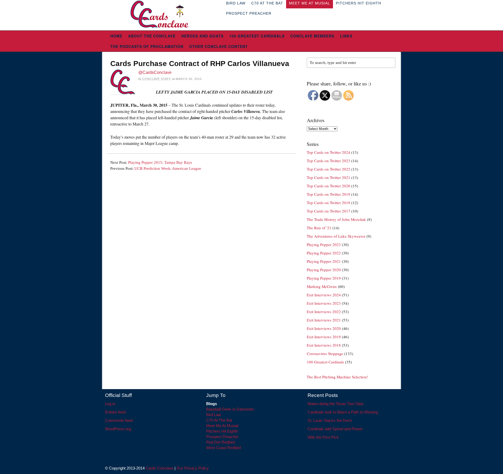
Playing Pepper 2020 (324, 269)
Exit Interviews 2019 (324, 336)
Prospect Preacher (248, 13)
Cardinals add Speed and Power (335, 429)
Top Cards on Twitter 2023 (328, 160)
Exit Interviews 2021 (324, 320)
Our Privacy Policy (193, 468)
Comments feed (119, 420)
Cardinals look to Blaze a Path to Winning (343, 412)
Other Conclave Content (218, 46)
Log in (110, 403)
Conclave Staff (156, 78)
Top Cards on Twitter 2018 (328, 202)
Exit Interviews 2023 (324, 303)
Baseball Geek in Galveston (230, 409)
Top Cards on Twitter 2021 (328, 177)
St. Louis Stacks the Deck (330, 420)
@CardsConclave (155, 72)
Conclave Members (312, 36)
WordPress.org (118, 429)
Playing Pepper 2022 (324, 252)
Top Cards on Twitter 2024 (328, 152)
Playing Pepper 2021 (324, 261)
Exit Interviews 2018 (324, 345)
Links (346, 36)
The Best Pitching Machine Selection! (337, 376)
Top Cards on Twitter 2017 (328, 211)
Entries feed (115, 412)
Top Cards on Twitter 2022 (328, 169)
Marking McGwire (322, 286)
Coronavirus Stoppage (325, 353)
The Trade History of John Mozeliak (336, 219)
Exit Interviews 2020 (324, 328)
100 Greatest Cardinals (257, 36)
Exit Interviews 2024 (324, 294)
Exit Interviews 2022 (324, 311)
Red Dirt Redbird (220, 442)
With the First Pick (323, 437)
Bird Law (213, 414)
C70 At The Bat (219, 420)
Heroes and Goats (202, 36)
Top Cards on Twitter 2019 (328, 194)
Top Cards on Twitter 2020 (328, 185)
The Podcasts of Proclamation (146, 46)
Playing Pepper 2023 (324, 244)
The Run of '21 (319, 227)
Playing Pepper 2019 (324, 278)
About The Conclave (152, 36)
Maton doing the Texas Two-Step (335, 403)
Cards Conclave (159, 468)
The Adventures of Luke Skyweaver (336, 236)
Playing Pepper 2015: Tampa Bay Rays (160, 162)
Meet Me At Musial (222, 425)
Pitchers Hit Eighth (222, 431)
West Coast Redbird (223, 447)
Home (116, 36)
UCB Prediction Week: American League (167, 168)
